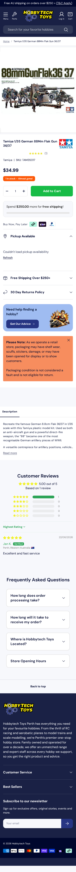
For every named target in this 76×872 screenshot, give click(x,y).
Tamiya (7, 160)
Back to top (38, 686)
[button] (70, 15)
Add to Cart (52, 191)
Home (6, 41)
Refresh (8, 257)
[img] (12, 538)
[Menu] (6, 14)
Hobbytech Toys (21, 843)
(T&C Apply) (64, 3)
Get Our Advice (20, 324)
